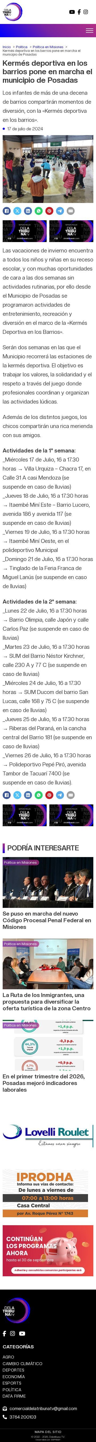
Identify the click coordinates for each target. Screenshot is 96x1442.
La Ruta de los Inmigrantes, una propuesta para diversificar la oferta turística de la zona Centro (47, 1002)
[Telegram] (60, 211)
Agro (8, 1357)
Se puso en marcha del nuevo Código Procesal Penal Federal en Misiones (47, 920)
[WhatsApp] (39, 211)
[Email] (71, 211)
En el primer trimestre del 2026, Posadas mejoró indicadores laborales (44, 1083)
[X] (17, 211)
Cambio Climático (22, 1363)
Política (12, 1389)
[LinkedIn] (28, 211)
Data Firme (14, 1396)
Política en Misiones (20, 862)
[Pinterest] (49, 211)
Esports (12, 1383)
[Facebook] (7, 211)
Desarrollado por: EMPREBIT (48, 1440)
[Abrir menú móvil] (89, 30)
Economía (14, 1376)
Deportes (13, 1370)
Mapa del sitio (48, 1431)
